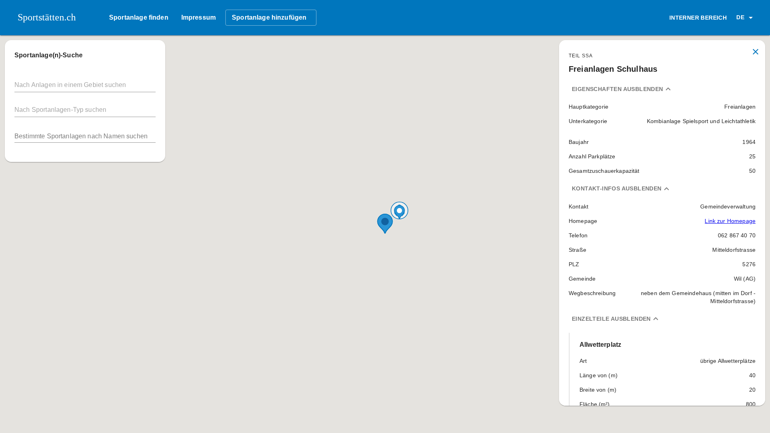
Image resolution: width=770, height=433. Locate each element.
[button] (746, 17)
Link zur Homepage (730, 221)
